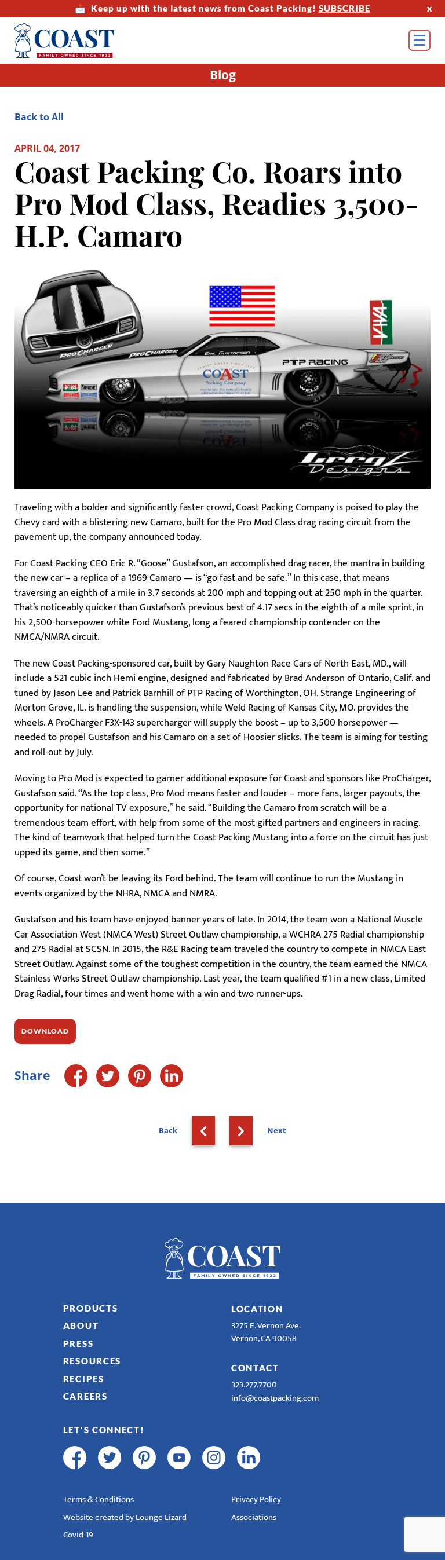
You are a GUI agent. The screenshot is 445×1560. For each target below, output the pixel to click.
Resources (92, 1361)
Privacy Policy (256, 1499)
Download (45, 1031)
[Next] (241, 1130)
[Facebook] (75, 1075)
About (81, 1325)
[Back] (203, 1130)
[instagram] (213, 1457)
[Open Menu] (419, 40)
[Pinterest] (139, 1075)
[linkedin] (248, 1457)
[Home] (81, 40)
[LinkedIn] (171, 1075)
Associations (253, 1517)
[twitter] (109, 1457)
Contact (255, 1368)
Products (90, 1308)
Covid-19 (78, 1535)
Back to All (39, 117)
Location (257, 1308)
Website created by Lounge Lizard (125, 1517)
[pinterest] (144, 1457)
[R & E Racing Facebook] (283, 1457)
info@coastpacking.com (275, 1398)
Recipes (83, 1379)
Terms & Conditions (98, 1499)
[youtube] (179, 1457)
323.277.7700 (254, 1385)
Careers (85, 1396)
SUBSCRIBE (344, 8)
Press (78, 1343)
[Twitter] (107, 1075)
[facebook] (74, 1457)
